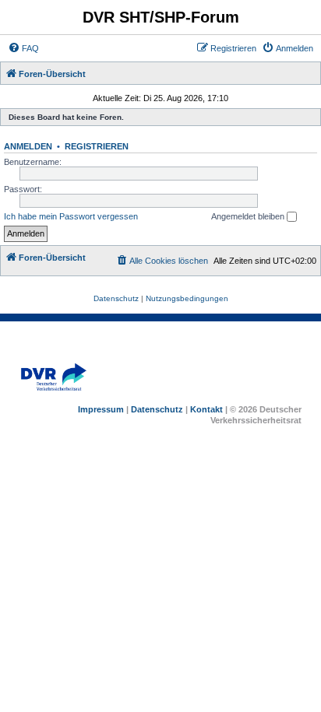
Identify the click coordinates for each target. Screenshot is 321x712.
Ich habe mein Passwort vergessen (71, 216)
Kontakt (206, 409)
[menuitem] (23, 48)
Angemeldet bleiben (249, 216)
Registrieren (97, 146)
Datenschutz (157, 409)
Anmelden (28, 146)
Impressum (101, 409)
